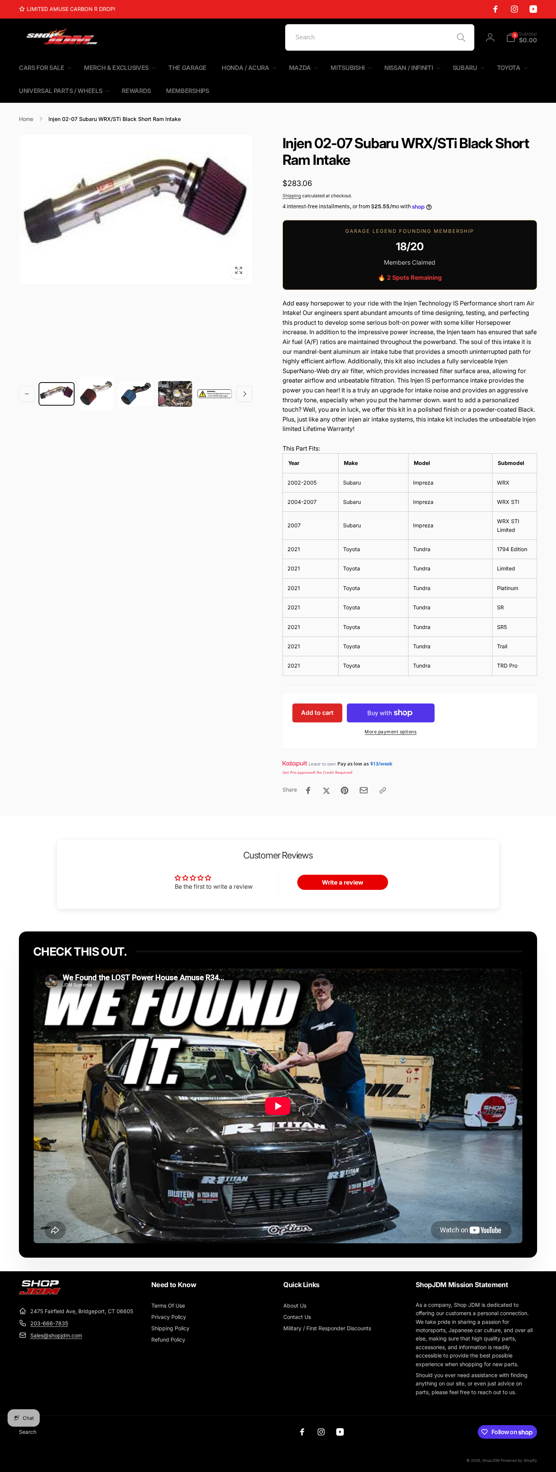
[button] (521, 37)
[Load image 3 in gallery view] (135, 394)
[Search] (461, 37)
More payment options (390, 731)
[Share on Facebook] (308, 790)
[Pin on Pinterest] (344, 790)
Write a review (342, 882)
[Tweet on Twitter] (326, 790)
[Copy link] (383, 790)
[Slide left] (27, 394)
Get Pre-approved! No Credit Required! (318, 772)
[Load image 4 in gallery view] (175, 394)
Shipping (292, 195)
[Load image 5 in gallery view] (214, 393)
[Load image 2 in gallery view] (96, 394)
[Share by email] (363, 790)
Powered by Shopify (519, 1460)
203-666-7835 (49, 1323)
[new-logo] (40, 1292)
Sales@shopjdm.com (56, 1335)
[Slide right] (244, 394)
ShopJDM (491, 1460)
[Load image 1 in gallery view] (56, 394)
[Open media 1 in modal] (135, 209)
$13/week (381, 763)
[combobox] (379, 37)
